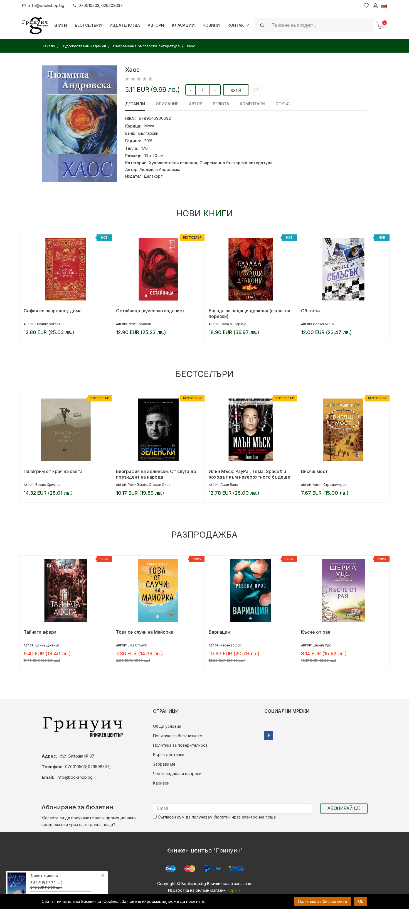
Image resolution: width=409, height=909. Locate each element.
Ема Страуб (45, 645)
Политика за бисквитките (177, 735)
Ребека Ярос (138, 645)
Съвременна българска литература (236, 162)
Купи (236, 90)
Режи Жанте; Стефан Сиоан (57, 484)
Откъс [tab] (282, 103)
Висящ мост (221, 471)
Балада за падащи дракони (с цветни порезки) (157, 313)
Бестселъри (88, 25)
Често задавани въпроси (177, 773)
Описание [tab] (167, 103)
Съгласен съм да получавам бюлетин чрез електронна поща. (217, 817)
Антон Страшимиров (237, 484)
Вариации (126, 632)
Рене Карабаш (47, 324)
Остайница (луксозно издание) (57, 310)
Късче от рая (223, 632)
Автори (156, 25)
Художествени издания (173, 162)
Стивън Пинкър (325, 484)
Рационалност (316, 471)
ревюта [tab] (221, 103)
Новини (211, 25)
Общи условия (167, 726)
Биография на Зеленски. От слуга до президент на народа (63, 474)
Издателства (125, 25)
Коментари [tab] (252, 103)
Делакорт (153, 176)
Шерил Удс (229, 645)
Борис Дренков (326, 324)
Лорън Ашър (230, 324)
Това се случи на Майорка (52, 632)
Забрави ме (164, 764)
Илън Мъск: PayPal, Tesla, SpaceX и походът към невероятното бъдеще (157, 474)
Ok (360, 901)
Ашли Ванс (136, 484)
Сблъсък (218, 310)
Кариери (161, 783)
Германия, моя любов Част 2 (332, 310)
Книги (60, 25)
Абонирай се (343, 808)
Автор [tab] (195, 103)
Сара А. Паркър (141, 324)
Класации (183, 25)
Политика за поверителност (180, 745)
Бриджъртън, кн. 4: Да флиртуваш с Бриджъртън (341, 634)
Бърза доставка (168, 754)
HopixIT (234, 890)
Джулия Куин (324, 645)
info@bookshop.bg (46, 5)
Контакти (239, 25)
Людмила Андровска (159, 169)
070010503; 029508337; (101, 5)
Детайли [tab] (135, 103)
